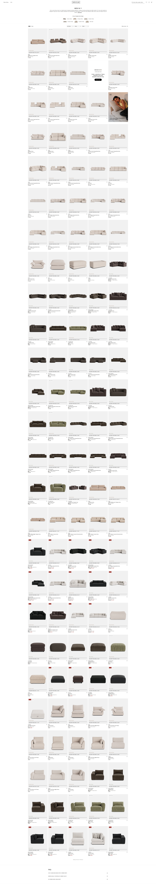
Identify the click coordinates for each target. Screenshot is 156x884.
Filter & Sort (124, 26)
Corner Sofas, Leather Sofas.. (138, 2)
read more (80, 12)
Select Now (98, 79)
